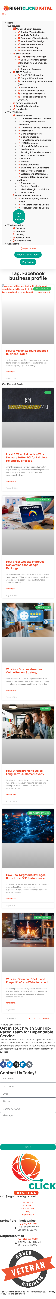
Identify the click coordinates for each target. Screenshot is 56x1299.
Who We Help (14, 112)
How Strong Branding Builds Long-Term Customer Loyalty (25, 772)
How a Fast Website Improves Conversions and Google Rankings (25, 565)
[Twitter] (10, 1064)
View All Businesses (20, 216)
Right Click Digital (9, 1291)
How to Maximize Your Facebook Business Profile (27, 352)
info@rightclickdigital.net (18, 1196)
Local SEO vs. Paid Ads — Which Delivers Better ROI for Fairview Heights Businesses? (26, 457)
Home (10, 22)
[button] (28, 14)
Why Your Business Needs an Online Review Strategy (24, 670)
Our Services (13, 25)
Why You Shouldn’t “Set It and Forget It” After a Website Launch (27, 980)
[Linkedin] (23, 1064)
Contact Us (13, 243)
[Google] (29, 1064)
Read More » (11, 372)
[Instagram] (16, 1064)
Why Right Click (15, 225)
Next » (46, 1018)
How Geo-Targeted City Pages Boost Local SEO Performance (25, 876)
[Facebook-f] (3, 1064)
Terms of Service (16, 1293)
